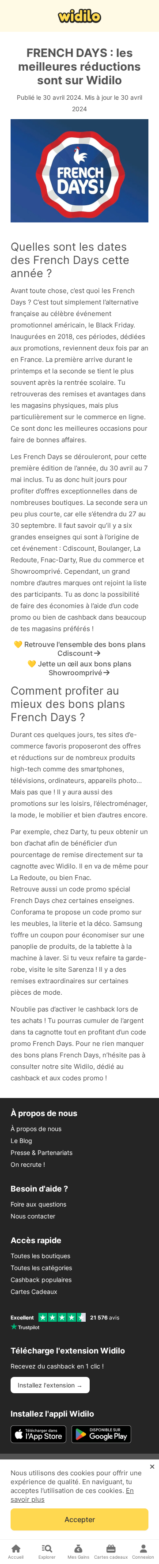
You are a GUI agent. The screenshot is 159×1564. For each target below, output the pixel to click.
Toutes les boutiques (40, 1255)
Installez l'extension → (50, 1385)
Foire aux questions (38, 1204)
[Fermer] (152, 1467)
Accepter (79, 1519)
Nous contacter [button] (33, 1216)
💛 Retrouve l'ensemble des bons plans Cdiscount (80, 649)
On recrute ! (28, 1164)
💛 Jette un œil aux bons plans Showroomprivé (79, 668)
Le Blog (21, 1140)
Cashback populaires (41, 1279)
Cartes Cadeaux (34, 1291)
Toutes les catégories (41, 1267)
